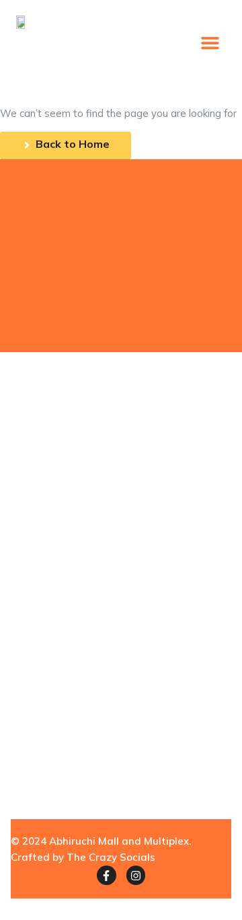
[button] (210, 43)
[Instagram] (136, 875)
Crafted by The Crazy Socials (83, 857)
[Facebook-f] (106, 875)
